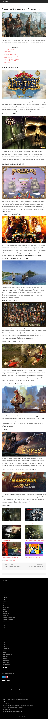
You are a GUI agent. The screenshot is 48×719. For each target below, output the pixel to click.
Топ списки (4, 5)
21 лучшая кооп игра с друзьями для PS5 (11, 557)
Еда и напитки (6, 589)
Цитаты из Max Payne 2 (30, 523)
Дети (5, 644)
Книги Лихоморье (6, 709)
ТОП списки (5, 1)
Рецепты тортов (8, 634)
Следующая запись (35, 566)
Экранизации (7, 664)
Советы (4, 640)
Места (4, 605)
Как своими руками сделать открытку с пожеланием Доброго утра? (17, 705)
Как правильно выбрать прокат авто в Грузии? (12, 693)
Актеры (6, 656)
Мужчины (5, 611)
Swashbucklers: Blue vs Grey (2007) (10, 52)
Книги (4, 603)
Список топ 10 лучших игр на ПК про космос (34, 540)
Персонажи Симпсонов (9, 617)
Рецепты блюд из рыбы (9, 627)
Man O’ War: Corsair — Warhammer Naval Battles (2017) (15, 63)
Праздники (6, 648)
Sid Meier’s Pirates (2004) (8, 49)
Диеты (5, 597)
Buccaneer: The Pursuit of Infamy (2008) (11, 56)
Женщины (5, 591)
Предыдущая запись (13, 566)
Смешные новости (7, 638)
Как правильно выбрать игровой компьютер (12, 711)
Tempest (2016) (6, 62)
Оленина (4, 695)
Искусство (5, 601)
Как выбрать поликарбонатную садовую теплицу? (13, 689)
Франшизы (6, 662)
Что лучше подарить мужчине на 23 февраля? (12, 707)
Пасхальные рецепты (9, 625)
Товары (4, 650)
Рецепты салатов (8, 629)
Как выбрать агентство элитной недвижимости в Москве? (15, 699)
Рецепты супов (7, 631)
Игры (9, 5)
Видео (4, 582)
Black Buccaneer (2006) (8, 51)
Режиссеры (7, 658)
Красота (6, 646)
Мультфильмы (6, 613)
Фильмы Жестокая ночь (7, 697)
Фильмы (4, 652)
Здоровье (5, 595)
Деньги (4, 587)
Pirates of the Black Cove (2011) (10, 60)
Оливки (4, 701)
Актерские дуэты (8, 654)
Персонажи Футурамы (9, 619)
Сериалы (4, 636)
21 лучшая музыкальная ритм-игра (32, 557)
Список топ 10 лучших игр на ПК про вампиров (12, 523)
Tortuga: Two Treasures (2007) (9, 54)
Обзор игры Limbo (6, 540)
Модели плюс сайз (8, 593)
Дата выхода (5, 585)
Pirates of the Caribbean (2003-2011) (11, 59)
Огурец (4, 684)
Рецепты (5, 623)
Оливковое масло (6, 703)
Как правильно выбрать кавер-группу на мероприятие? (14, 682)
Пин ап (6, 609)
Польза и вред (6, 621)
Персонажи (5, 615)
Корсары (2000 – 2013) (8, 57)
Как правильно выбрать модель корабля (11, 687)
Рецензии (6, 660)
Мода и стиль (6, 607)
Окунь (3, 691)
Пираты (14, 560)
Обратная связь (5, 670)
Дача (5, 642)
